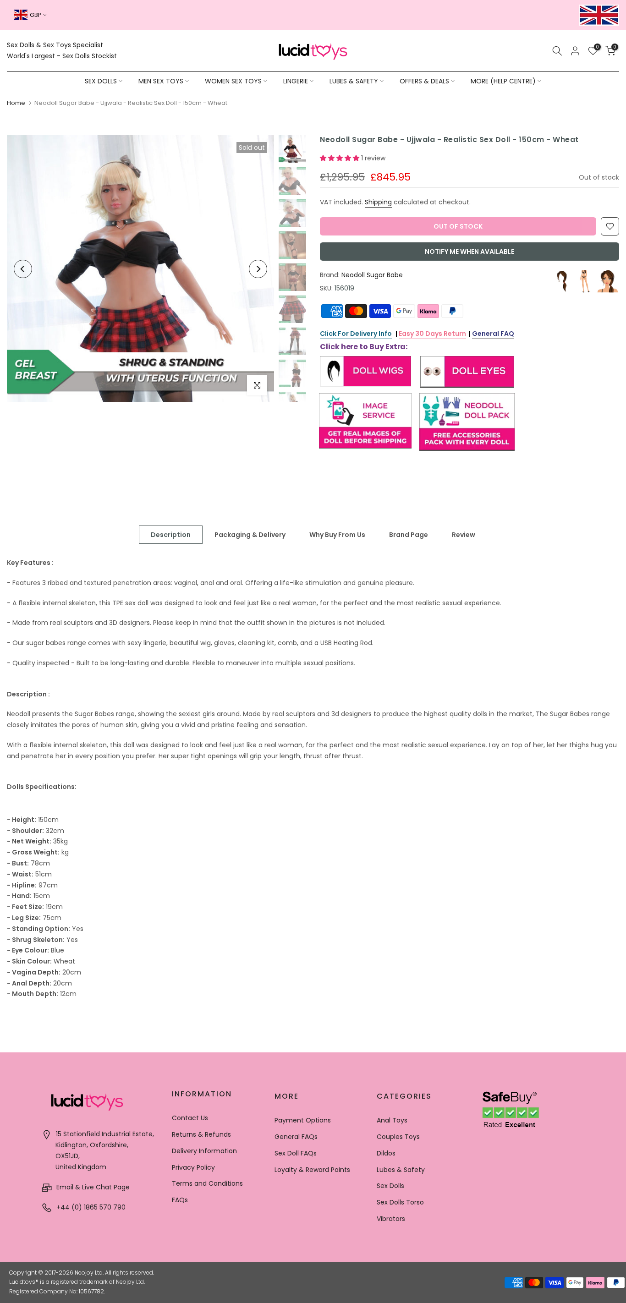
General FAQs (296, 1136)
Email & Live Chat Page (92, 1187)
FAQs (180, 1199)
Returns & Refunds (201, 1134)
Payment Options (303, 1120)
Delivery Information (204, 1150)
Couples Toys (398, 1136)
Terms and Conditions (207, 1183)
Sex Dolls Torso (400, 1202)
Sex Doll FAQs (296, 1153)
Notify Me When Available (469, 251)
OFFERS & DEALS (424, 81)
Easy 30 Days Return (432, 333)
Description (171, 534)
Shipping (378, 202)
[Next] (258, 269)
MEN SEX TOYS (160, 81)
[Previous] (23, 269)
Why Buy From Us (337, 534)
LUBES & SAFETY (353, 81)
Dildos (386, 1153)
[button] (340, 158)
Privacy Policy (193, 1167)
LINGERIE (295, 81)
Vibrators (391, 1218)
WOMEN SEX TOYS (233, 81)
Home (16, 103)
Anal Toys (392, 1120)
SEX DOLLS (101, 81)
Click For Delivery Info (356, 333)
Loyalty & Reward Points (312, 1169)
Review (463, 534)
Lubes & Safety (401, 1169)
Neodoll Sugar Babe (372, 274)
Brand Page (408, 534)
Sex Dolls (390, 1185)
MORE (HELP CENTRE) (503, 81)
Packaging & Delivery (250, 534)
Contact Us (190, 1117)
